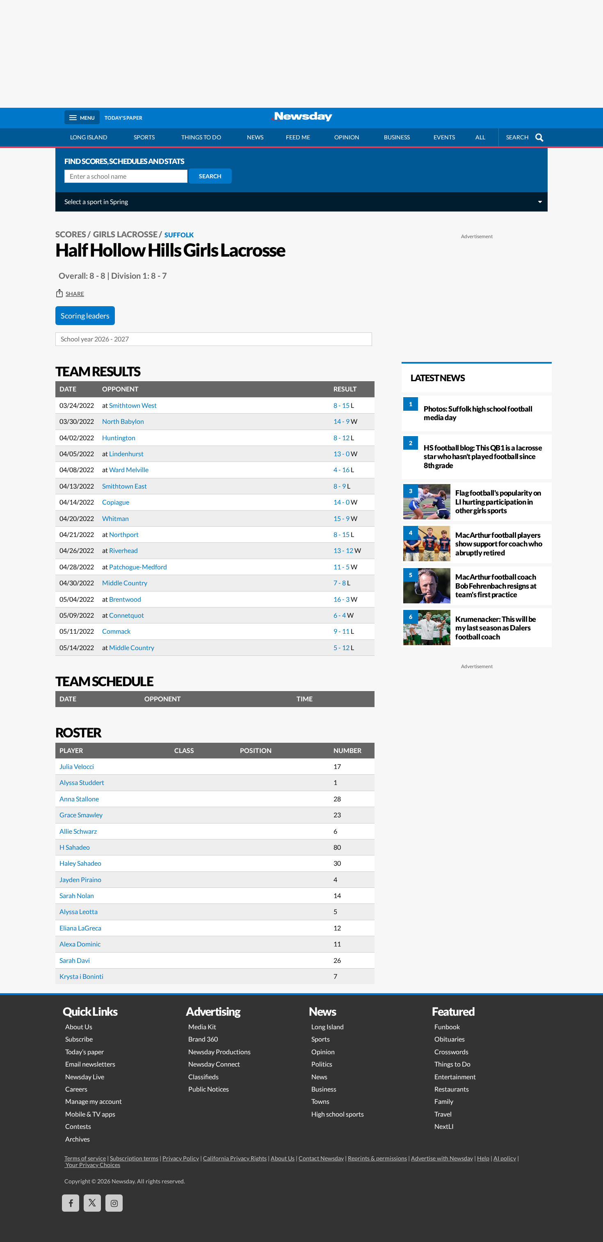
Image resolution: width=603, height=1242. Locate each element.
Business (397, 137)
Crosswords (451, 1051)
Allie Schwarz (78, 831)
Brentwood (125, 599)
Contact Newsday (321, 1158)
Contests (78, 1126)
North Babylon (123, 421)
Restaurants (451, 1089)
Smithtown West (133, 405)
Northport (124, 534)
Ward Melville (128, 469)
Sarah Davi (74, 960)
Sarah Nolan (76, 895)
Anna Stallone (79, 799)
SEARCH (517, 137)
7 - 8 (340, 583)
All (480, 137)
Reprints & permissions (377, 1158)
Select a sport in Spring (96, 201)
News (255, 137)
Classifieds (203, 1076)
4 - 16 (342, 469)
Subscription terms (134, 1158)
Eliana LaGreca (80, 928)
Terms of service (85, 1158)
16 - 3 (342, 599)
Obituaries (449, 1039)
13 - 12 (343, 550)
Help (483, 1158)
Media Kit (202, 1026)
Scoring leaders (85, 315)
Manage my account (93, 1101)
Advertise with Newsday (442, 1158)
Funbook (447, 1026)
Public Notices (208, 1089)
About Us (78, 1026)
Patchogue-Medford (138, 567)
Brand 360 (203, 1039)
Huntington (118, 437)
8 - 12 (342, 437)
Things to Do (452, 1064)
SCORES (70, 234)
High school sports (337, 1114)
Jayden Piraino (80, 879)
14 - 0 (342, 502)
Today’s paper (84, 1051)
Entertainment (455, 1076)
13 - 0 (342, 453)
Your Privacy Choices (92, 1164)
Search (210, 176)
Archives (77, 1139)
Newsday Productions (219, 1051)
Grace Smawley (81, 815)
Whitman (115, 518)
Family (443, 1101)
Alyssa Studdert (81, 782)
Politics (321, 1064)
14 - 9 (342, 421)
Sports (144, 137)
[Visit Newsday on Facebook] (70, 1203)
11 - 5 (342, 567)
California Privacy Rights (235, 1158)
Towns (320, 1101)
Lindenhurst (126, 453)
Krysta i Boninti (81, 976)
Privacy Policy (180, 1158)
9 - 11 (342, 631)
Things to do (201, 137)
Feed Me (298, 137)
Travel (443, 1114)
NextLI (444, 1126)
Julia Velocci (76, 766)
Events (444, 137)
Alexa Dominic (79, 944)
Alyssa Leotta (78, 911)
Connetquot (126, 615)
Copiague (115, 502)
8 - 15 (342, 405)
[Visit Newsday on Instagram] (114, 1203)
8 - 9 (340, 486)
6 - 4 (340, 615)
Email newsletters (90, 1064)
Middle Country (124, 583)
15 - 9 (342, 518)
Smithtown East (124, 486)
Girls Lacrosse (125, 234)
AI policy (504, 1158)
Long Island (88, 137)
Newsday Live (84, 1076)
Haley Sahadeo (80, 863)
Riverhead (123, 550)
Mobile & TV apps (90, 1114)
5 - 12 (342, 647)
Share (75, 294)
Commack (116, 631)
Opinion (346, 137)
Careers (76, 1089)
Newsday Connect (214, 1064)
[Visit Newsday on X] (92, 1203)
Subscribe (79, 1039)
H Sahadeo (74, 847)
